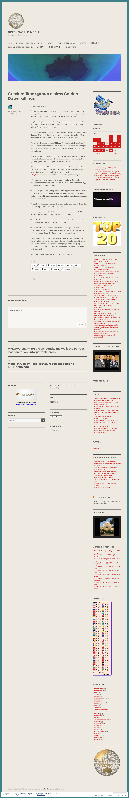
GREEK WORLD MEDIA (23, 32)
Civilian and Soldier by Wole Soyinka (105, 473)
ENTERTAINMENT (99, 698)
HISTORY (50, 43)
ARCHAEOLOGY (99, 688)
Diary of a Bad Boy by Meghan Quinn (105, 471)
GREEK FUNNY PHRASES (101, 710)
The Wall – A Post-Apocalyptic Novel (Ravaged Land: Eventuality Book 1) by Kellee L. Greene (107, 464)
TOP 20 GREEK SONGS (66, 43)
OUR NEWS (30, 43)
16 (115, 143)
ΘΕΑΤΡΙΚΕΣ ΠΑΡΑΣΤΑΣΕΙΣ (101, 720)
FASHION (97, 704)
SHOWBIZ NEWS (99, 732)
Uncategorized (98, 738)
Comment (81, 324)
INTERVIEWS (98, 716)
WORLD (96, 740)
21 (107, 147)
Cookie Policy (41, 795)
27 (103, 150)
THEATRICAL (98, 736)
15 (111, 143)
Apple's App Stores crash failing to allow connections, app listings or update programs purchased (106, 430)
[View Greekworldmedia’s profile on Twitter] (56, 402)
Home (10, 43)
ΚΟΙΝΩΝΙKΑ (95, 43)
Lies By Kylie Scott (99, 470)
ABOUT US (19, 43)
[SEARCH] (43, 420)
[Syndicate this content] (93, 164)
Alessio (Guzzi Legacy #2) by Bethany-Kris (107, 468)
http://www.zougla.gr (39, 175)
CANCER (96, 694)
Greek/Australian (99, 712)
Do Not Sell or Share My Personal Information (52, 789)
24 (119, 147)
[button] (102, 365)
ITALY (96, 718)
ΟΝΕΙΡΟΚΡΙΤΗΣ (54, 47)
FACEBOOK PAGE (100, 381)
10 (119, 140)
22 (111, 147)
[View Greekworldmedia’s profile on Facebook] (52, 402)
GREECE (96, 708)
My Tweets (96, 448)
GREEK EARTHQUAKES (104, 547)
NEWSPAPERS (70, 47)
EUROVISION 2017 (99, 702)
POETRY (96, 726)
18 (95, 147)
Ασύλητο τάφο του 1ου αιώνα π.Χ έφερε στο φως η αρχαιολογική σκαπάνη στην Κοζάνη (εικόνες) (106, 273)
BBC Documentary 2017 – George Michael (106, 303)
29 (111, 150)
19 (99, 147)
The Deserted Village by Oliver (103, 475)
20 (103, 147)
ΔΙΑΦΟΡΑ (40, 47)
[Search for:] (24, 420)
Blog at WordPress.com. (30, 789)
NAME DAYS (100, 164)
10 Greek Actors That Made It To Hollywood (107, 398)
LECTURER (97, 722)
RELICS (96, 728)
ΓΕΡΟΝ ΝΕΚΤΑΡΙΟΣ (102, 497)
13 (103, 143)
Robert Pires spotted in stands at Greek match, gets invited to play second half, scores (106, 422)
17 (119, 143)
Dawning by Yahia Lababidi (102, 487)
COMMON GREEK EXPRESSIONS (20, 47)
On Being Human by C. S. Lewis (103, 477)
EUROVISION (98, 700)
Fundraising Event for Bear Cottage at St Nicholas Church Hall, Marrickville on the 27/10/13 (106, 412)
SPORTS (83, 43)
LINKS (39, 43)
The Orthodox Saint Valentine (103, 416)
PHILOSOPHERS (99, 724)
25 (95, 150)
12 (99, 143)
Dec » (115, 153)
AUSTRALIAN (98, 690)
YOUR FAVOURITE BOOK (105, 458)
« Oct (98, 153)
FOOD (96, 706)
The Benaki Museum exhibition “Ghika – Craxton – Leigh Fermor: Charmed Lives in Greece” (106, 327)
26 (99, 150)
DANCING (97, 696)
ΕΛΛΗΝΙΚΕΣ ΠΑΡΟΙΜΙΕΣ (101, 418)
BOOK (96, 692)
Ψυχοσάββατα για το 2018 (101, 289)
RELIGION (97, 730)
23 (115, 147)
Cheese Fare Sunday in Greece (103, 426)
